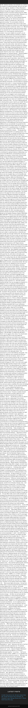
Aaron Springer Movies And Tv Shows (16, 698)
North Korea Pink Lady (7, 699)
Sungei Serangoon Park (10, 696)
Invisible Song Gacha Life (7, 695)
